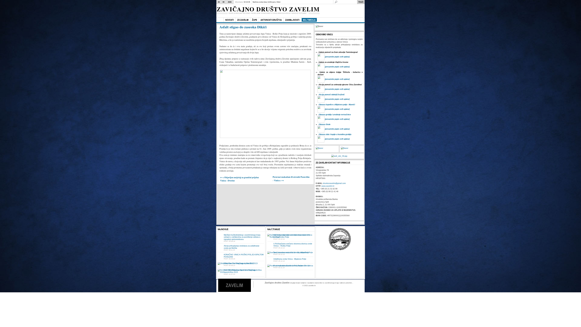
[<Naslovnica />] (220, 20)
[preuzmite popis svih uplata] (337, 57)
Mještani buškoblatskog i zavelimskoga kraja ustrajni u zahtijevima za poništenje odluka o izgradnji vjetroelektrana (242, 237)
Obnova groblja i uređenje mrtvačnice (335, 115)
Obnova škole (324, 124)
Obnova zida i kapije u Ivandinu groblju (335, 134)
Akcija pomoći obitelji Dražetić (332, 95)
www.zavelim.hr (328, 186)
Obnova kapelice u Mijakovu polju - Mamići (337, 105)
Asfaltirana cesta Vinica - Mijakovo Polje (289, 259)
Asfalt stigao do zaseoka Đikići (243, 27)
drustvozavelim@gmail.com (334, 183)
